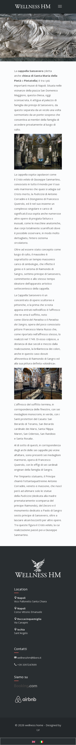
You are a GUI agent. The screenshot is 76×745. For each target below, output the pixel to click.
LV (38, 730)
